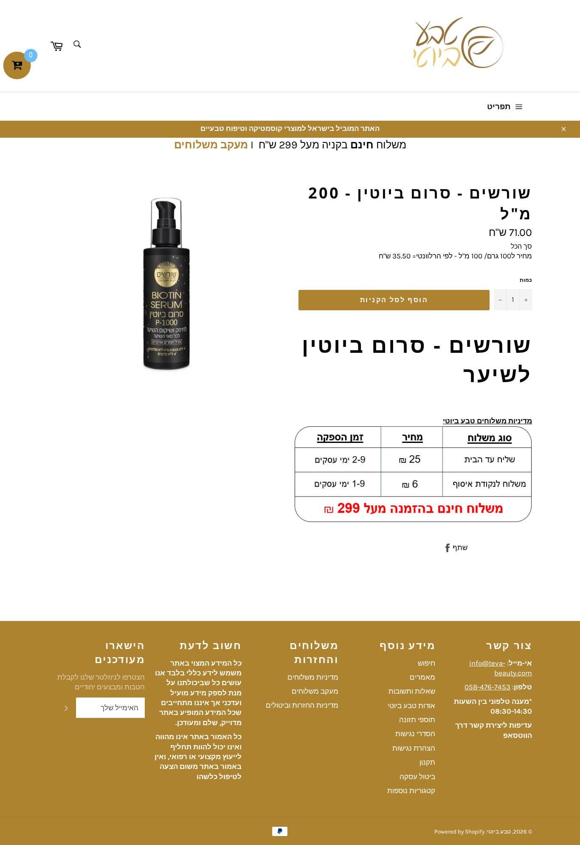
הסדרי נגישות (415, 733)
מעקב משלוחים (211, 145)
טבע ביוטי (499, 831)
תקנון (427, 762)
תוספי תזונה (417, 719)
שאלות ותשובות (412, 691)
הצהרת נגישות (413, 748)
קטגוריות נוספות (411, 790)
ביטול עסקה (417, 776)
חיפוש (426, 663)
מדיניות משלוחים (312, 677)
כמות (526, 280)
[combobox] (76, 44)
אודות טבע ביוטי (411, 705)
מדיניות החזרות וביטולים (302, 705)
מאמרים (422, 677)
